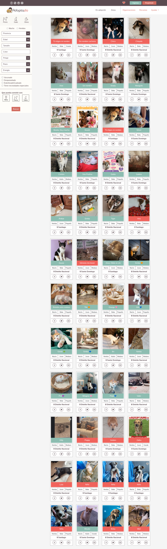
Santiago (62, 50)
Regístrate (149, 3)
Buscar (16, 109)
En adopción (101, 10)
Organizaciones (129, 10)
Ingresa (136, 3)
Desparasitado (10, 80)
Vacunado (8, 77)
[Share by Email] (68, 55)
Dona (113, 10)
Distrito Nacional (114, 50)
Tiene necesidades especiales (16, 86)
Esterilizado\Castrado (12, 83)
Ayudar (154, 10)
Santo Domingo (88, 50)
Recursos (143, 10)
